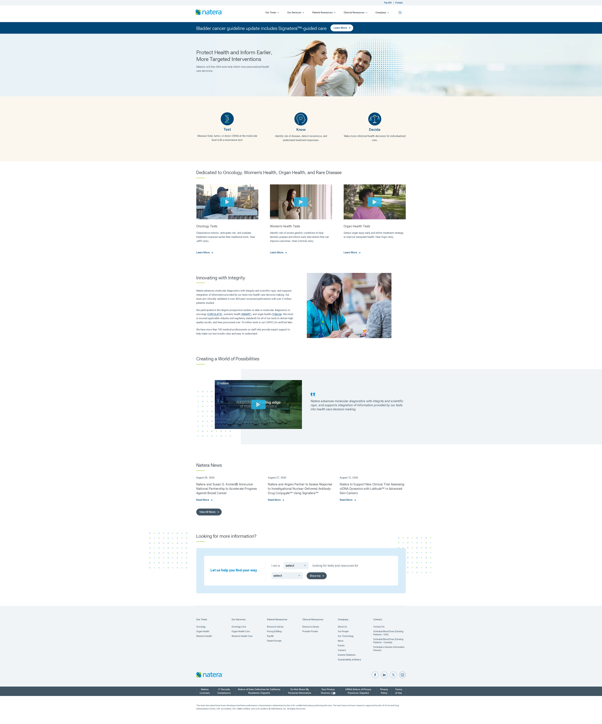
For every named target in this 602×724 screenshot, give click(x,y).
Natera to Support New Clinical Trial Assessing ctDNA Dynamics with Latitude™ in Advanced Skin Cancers (372, 488)
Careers (342, 650)
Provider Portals (310, 631)
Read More (202, 499)
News (340, 641)
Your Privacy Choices (328, 691)
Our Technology (346, 636)
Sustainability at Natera (349, 659)
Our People (343, 631)
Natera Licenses (205, 691)
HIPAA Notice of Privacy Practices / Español (358, 691)
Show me (315, 575)
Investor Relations (347, 655)
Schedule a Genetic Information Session (388, 648)
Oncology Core (239, 626)
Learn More (340, 27)
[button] (375, 675)
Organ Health (202, 631)
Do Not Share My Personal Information (299, 691)
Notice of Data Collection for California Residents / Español (259, 691)
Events (341, 645)
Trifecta (276, 314)
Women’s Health (204, 636)
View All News (207, 511)
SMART (246, 314)
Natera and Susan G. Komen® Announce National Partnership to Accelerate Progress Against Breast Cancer (226, 488)
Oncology (201, 626)
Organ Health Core (241, 631)
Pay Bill (270, 636)
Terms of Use (398, 691)
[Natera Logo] (209, 12)
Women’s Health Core (242, 636)
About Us (342, 626)
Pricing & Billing (274, 631)
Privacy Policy (384, 691)
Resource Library (275, 626)
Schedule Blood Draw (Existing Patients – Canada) (388, 641)
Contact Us (379, 626)
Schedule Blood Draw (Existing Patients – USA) (388, 633)
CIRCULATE (215, 314)
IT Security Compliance (224, 691)
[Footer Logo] (209, 675)
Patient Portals (274, 641)
